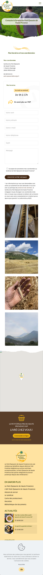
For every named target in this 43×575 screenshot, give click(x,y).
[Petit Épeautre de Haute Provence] (7, 6)
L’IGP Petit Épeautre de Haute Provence (20, 489)
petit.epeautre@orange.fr (11, 76)
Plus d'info (21, 564)
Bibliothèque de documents (15, 504)
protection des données (25, 188)
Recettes (8, 501)
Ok (21, 569)
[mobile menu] (40, 3)
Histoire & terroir (11, 492)
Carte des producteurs (13, 498)
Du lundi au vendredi (21, 90)
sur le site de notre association (21, 440)
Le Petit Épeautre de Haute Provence (19, 486)
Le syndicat (9, 495)
